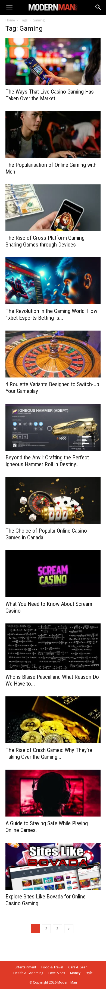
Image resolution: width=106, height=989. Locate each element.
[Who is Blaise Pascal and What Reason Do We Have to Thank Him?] (53, 646)
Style (89, 973)
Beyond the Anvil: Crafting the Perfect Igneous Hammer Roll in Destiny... (47, 461)
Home (10, 20)
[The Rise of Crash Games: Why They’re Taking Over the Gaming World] (53, 719)
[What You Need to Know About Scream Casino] (53, 573)
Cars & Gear (77, 967)
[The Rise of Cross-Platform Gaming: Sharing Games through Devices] (53, 207)
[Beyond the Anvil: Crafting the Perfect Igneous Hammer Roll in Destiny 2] (53, 427)
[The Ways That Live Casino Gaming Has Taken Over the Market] (53, 61)
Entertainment (25, 967)
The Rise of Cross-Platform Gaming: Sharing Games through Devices (45, 241)
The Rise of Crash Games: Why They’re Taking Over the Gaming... (48, 753)
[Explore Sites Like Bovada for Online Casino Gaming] (53, 866)
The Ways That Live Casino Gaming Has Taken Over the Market (49, 95)
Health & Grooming (28, 973)
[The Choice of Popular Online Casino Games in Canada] (53, 500)
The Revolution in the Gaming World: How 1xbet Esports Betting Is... (51, 314)
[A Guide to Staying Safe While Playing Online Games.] (53, 793)
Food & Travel (52, 967)
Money (75, 973)
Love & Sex (56, 973)
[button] (98, 7)
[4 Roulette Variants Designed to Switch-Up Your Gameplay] (53, 354)
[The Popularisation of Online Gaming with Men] (53, 134)
